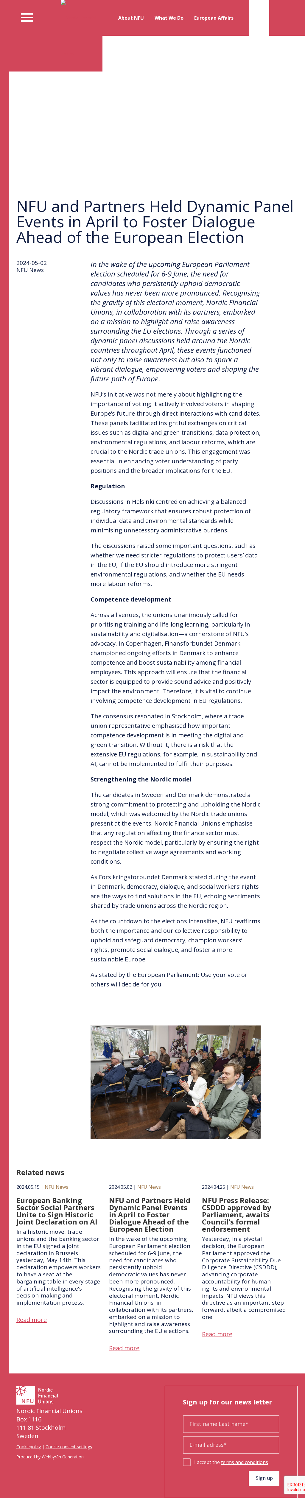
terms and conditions (244, 1462)
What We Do (169, 18)
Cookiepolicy (28, 1446)
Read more (31, 1319)
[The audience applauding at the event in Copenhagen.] (176, 1139)
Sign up (264, 1478)
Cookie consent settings (69, 1446)
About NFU (131, 18)
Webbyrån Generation (63, 1457)
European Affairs (214, 18)
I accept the (231, 1462)
